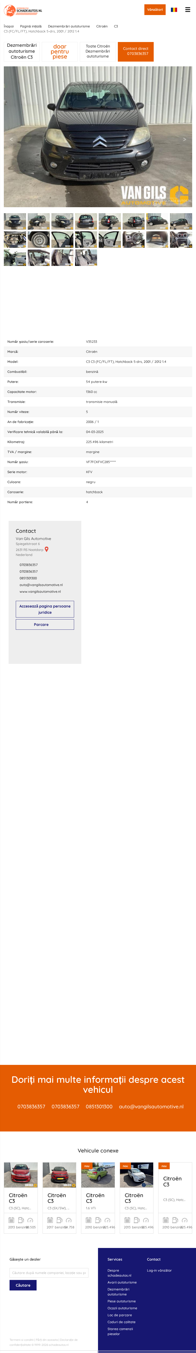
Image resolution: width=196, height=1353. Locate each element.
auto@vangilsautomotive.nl (151, 1106)
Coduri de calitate (122, 1322)
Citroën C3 (18, 1198)
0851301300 (28, 578)
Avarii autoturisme (122, 1282)
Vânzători (155, 9)
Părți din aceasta (47, 1340)
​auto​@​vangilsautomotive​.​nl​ (41, 585)
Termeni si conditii (22, 1340)
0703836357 (29, 565)
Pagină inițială (31, 26)
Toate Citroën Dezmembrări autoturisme (98, 51)
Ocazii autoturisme (122, 1308)
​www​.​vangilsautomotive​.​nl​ (40, 591)
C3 (116, 26)
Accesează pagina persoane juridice (45, 609)
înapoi (9, 26)
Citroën (102, 26)
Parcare (41, 624)
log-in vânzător (159, 1270)
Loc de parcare (120, 1315)
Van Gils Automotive (33, 538)
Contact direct (135, 51)
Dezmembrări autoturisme (69, 26)
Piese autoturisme (122, 1301)
